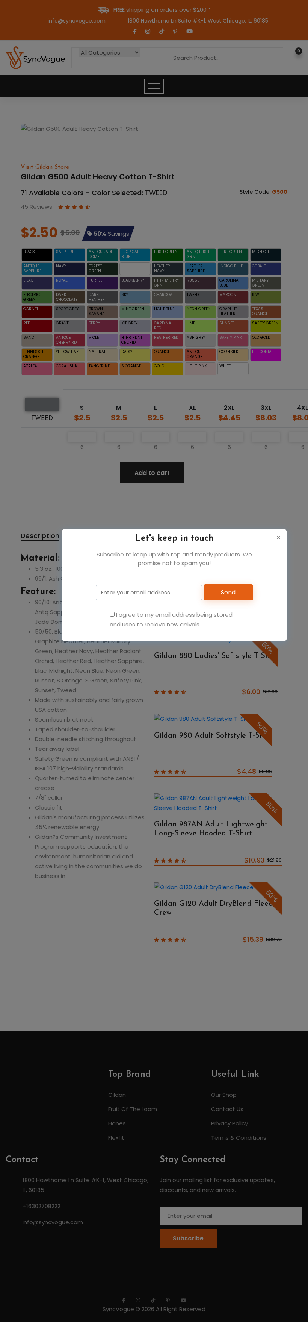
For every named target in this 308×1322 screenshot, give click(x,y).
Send (228, 592)
